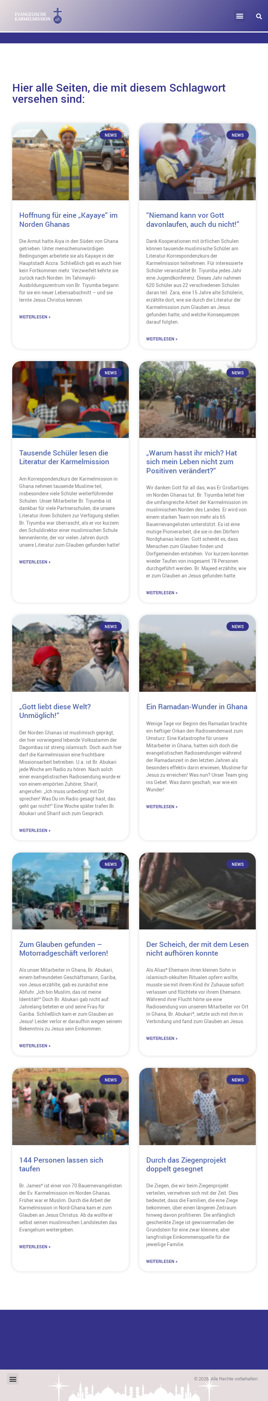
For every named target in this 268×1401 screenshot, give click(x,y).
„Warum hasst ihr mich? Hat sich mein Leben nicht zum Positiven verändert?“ (191, 461)
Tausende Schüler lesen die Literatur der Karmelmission (64, 457)
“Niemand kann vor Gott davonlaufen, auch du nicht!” (192, 219)
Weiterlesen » (35, 316)
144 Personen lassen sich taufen (61, 1164)
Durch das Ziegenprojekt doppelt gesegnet (186, 1164)
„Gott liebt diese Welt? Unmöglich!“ (55, 711)
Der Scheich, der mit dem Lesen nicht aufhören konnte (197, 948)
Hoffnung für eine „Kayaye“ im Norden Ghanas (68, 219)
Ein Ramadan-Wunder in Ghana (196, 706)
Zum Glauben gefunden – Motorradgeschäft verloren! (63, 948)
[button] (239, 16)
